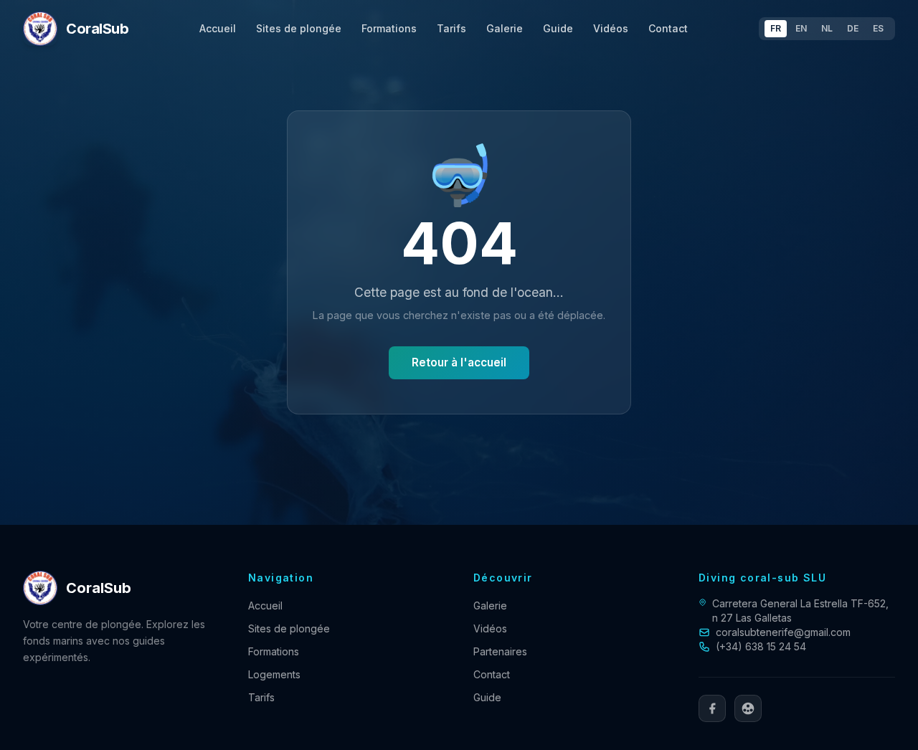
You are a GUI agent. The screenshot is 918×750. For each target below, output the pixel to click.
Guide (558, 28)
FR (775, 28)
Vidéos (610, 28)
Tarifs (451, 28)
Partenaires (500, 651)
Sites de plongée (298, 28)
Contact (668, 28)
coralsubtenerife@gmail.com (783, 632)
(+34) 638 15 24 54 (761, 646)
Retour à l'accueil (459, 362)
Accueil (217, 28)
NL (827, 28)
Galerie (504, 28)
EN (801, 28)
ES (878, 28)
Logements (274, 674)
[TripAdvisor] (748, 708)
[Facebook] (712, 708)
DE (852, 28)
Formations (389, 28)
